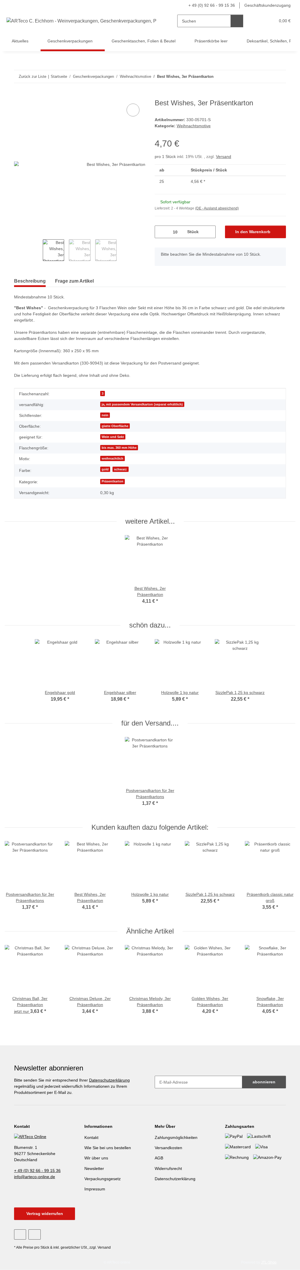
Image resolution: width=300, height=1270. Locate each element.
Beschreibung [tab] (30, 281)
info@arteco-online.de (34, 1176)
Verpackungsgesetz (102, 1178)
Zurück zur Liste (32, 76)
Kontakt (91, 1137)
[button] (259, 21)
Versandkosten (168, 1147)
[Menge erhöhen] (209, 232)
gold (105, 469)
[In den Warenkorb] (18, 95)
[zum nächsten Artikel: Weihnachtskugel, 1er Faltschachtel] (279, 76)
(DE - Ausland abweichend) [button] (217, 208)
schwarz (120, 469)
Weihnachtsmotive (194, 125)
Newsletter (94, 1168)
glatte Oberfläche (115, 426)
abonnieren (264, 1082)
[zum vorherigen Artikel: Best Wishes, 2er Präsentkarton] (267, 76)
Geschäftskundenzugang (267, 5)
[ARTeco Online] (30, 1136)
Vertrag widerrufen (44, 1213)
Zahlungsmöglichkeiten (176, 1137)
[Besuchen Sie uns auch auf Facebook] (20, 1234)
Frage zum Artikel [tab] (74, 281)
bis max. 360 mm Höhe (119, 447)
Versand (223, 156)
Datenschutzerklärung (109, 1080)
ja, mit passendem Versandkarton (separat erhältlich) (142, 404)
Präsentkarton (112, 481)
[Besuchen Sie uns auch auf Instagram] (34, 1234)
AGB (159, 1158)
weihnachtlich (112, 458)
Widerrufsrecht (168, 1168)
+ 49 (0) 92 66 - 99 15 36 (211, 5)
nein (105, 415)
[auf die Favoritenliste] (133, 110)
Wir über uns (96, 1158)
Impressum (94, 1189)
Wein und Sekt (113, 437)
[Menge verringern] (161, 232)
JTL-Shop (269, 1262)
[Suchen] (237, 21)
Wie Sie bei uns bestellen (107, 1147)
